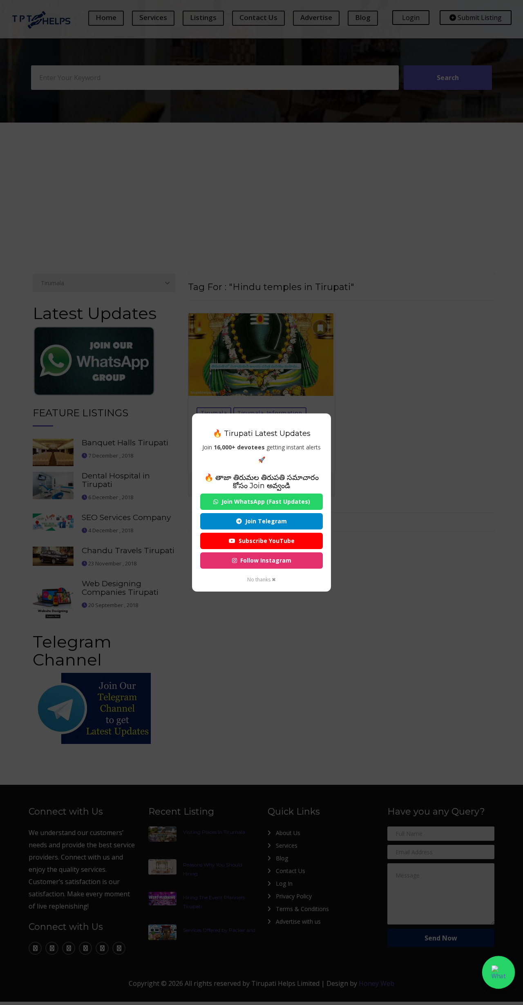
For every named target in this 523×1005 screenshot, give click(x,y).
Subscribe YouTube (267, 541)
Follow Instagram (265, 560)
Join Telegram (266, 521)
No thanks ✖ (261, 579)
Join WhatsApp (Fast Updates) (265, 501)
